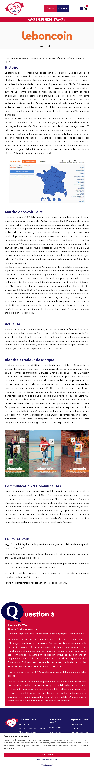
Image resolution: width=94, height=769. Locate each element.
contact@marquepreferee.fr (35, 729)
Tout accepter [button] (47, 754)
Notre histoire (55, 728)
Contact (50, 8)
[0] (85, 8)
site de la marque (59, 583)
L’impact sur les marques (77, 727)
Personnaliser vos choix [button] (47, 760)
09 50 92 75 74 (29, 725)
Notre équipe (55, 732)
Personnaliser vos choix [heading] (16, 736)
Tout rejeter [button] (47, 765)
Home (40, 46)
